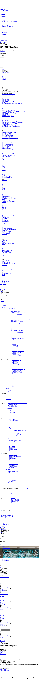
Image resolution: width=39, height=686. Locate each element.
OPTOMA (9, 390)
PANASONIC (4, 265)
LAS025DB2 (2, 584)
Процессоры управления (6, 248)
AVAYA (3, 163)
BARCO (9, 391)
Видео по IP (4, 219)
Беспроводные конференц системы (8, 108)
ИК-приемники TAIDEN (6, 148)
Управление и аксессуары (6, 237)
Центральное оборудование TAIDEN (8, 140)
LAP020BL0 (2, 591)
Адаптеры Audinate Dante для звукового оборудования (17, 413)
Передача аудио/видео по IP (7, 226)
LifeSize (3, 166)
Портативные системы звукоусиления (9, 198)
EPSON (3, 174)
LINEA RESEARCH (5, 191)
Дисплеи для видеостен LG (15, 499)
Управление (3, 20)
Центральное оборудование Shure (16, 353)
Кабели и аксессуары (6, 222)
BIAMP (3, 189)
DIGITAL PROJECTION (6, 176)
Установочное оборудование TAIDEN (9, 155)
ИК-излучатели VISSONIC (7, 133)
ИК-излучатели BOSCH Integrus (8, 149)
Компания (2, 30)
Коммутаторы (4, 223)
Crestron (3, 241)
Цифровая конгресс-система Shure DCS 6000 (10, 128)
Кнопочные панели (5, 245)
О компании (4, 32)
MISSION (4, 181)
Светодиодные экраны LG (7, 269)
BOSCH (3, 190)
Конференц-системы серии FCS (7, 115)
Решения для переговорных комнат (7, 17)
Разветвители (4, 230)
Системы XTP (4, 235)
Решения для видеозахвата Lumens (8, 257)
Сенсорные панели (5, 249)
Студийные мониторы (6, 200)
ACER (3, 175)
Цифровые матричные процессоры (14, 427)
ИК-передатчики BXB (6, 151)
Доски (3, 274)
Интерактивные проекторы (7, 177)
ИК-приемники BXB (6, 146)
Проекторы (3, 14)
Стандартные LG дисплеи (6, 270)
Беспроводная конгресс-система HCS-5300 (9, 121)
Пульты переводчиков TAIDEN (7, 144)
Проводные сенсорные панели (7, 247)
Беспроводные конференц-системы (7, 25)
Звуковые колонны (5, 194)
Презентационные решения (7, 227)
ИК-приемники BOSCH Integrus (8, 145)
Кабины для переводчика (6, 156)
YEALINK (13, 379)
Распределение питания (6, 231)
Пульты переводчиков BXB (7, 142)
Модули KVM (4, 225)
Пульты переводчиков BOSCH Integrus (9, 141)
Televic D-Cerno (5, 109)
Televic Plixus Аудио (5, 120)
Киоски (3, 276)
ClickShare (4, 207)
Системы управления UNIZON (13, 464)
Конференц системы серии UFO (8, 112)
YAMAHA (4, 167)
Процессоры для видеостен (7, 228)
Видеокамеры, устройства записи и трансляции (9, 21)
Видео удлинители (5, 221)
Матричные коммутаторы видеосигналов (15, 450)
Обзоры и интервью (5, 37)
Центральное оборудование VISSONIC (9, 132)
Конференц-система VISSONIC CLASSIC (9, 123)
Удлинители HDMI (5, 236)
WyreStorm (4, 216)
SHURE (3, 102)
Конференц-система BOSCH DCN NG (16, 314)
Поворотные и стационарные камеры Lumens (27, 487)
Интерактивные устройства (7, 273)
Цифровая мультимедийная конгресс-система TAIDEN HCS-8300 (13, 127)
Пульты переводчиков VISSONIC (8, 135)
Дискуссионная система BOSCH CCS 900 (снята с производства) (13, 111)
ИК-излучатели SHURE (6, 150)
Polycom (3, 209)
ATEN (3, 213)
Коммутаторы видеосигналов (13, 449)
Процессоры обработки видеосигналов (9, 229)
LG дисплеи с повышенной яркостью (8, 263)
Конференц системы (4, 10)
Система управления (6, 233)
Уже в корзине (5, 587)
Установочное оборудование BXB (8, 153)
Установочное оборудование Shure (8, 154)
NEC (3, 172)
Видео (3, 244)
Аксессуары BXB (13, 339)
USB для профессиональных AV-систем (9, 215)
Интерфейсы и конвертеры (7, 195)
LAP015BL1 (2, 604)
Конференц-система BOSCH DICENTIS (9, 101)
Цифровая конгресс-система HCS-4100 (9, 119)
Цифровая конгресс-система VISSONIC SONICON (11, 126)
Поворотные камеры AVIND (24, 488)
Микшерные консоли (6, 196)
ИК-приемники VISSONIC (7, 134)
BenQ (3, 173)
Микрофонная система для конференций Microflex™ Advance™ (13, 182)
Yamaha (3, 210)
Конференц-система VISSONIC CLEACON (10, 113)
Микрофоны (3, 15)
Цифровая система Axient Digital (8, 185)
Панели (3, 275)
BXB (3, 165)
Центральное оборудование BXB (16, 352)
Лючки (3, 246)
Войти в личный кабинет (4, 668)
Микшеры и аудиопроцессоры (7, 184)
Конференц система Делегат (7, 100)
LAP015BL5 (2, 626)
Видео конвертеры (5, 218)
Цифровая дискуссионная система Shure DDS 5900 (11, 125)
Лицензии (4, 33)
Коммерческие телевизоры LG (7, 267)
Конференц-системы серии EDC (8, 114)
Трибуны (4, 277)
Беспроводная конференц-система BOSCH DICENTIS (11, 105)
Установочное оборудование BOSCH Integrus (10, 152)
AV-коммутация (10, 438)
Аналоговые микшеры (6, 193)
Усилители (4, 202)
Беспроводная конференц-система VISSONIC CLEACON (12, 118)
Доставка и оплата (3, 40)
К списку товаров (3, 579)
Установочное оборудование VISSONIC (9, 137)
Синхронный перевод (4, 11)
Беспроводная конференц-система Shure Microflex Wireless (12, 122)
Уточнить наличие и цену (4, 577)
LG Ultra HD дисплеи (6, 262)
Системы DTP (4, 234)
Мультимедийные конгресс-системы (7, 27)
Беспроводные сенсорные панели (8, 243)
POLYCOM (4, 160)
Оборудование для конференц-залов (7, 28)
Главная (3, 69)
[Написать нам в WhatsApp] (1, 544)
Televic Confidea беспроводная (7, 107)
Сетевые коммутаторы (6, 232)
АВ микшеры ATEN (5, 217)
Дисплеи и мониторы (4, 22)
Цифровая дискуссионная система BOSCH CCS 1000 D (12, 103)
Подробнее (2, 589)
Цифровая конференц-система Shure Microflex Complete (19, 315)
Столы (14, 512)
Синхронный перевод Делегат (7, 136)
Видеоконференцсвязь (4, 12)
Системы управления (6, 251)
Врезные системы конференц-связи (7, 26)
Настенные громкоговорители (7, 197)
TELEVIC (4, 104)
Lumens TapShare (5, 208)
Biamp (3, 206)
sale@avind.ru (4, 298)
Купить (1, 576)
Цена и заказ (2, 564)
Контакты (2, 41)
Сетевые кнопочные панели (7, 250)
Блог (1, 36)
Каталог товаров (3, 9)
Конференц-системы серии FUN (8, 116)
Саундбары (4, 199)
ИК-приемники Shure (6, 147)
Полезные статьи (5, 38)
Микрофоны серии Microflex (7, 183)
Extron (3, 214)
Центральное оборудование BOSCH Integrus (10, 138)
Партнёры (4, 34)
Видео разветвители (5, 220)
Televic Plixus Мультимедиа (7, 124)
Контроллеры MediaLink (11, 474)
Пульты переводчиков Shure (7, 143)
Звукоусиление (3, 16)
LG (3, 261)
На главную (2, 651)
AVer (3, 164)
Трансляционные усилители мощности (9, 201)
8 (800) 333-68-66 (3, 42)
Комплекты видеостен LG (6, 268)
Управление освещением (6, 252)
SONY (3, 162)
